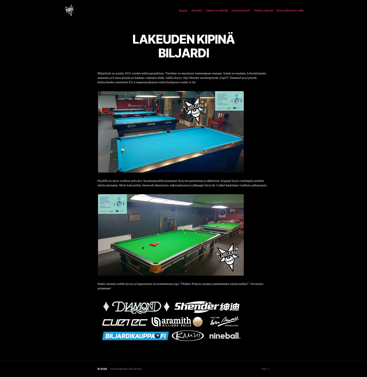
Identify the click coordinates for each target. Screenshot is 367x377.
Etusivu (183, 10)
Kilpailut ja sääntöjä (217, 10)
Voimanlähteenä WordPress (126, 368)
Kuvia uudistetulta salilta (290, 10)
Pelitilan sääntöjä (263, 10)
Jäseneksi (197, 10)
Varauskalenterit (240, 10)
